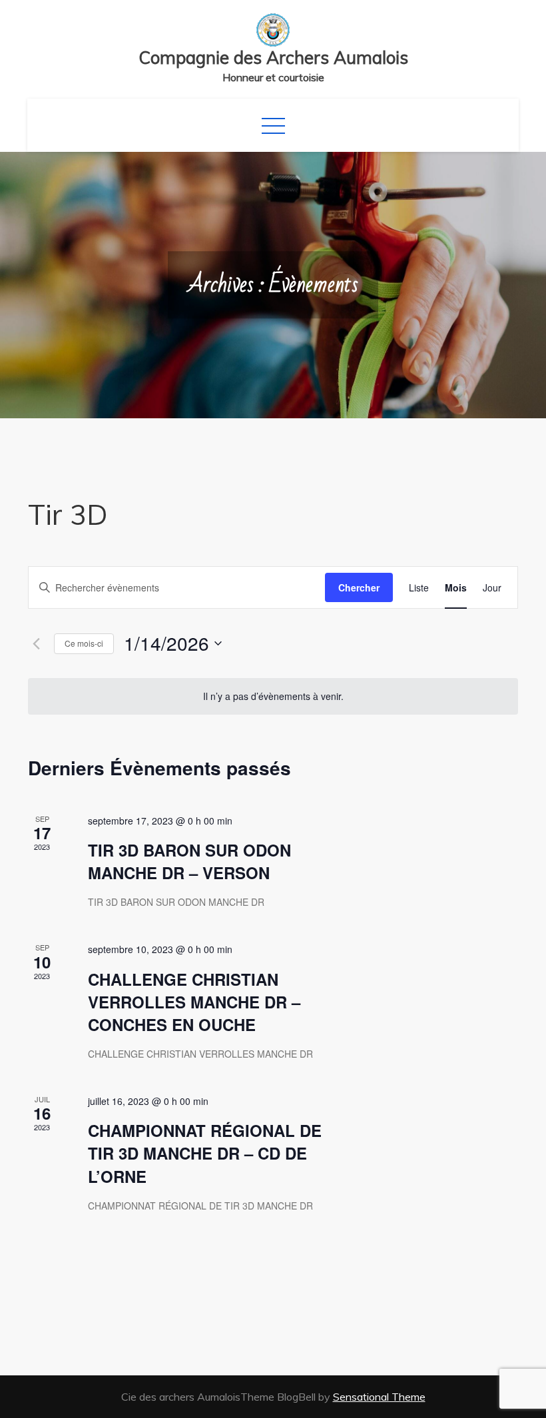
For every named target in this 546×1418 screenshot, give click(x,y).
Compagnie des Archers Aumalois (273, 58)
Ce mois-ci (84, 643)
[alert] (273, 696)
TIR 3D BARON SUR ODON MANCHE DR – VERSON (189, 861)
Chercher (359, 587)
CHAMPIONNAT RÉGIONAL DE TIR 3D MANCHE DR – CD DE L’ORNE (205, 1153)
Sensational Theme (379, 1396)
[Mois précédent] (36, 643)
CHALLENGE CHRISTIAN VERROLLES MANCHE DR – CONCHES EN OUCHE (194, 1002)
